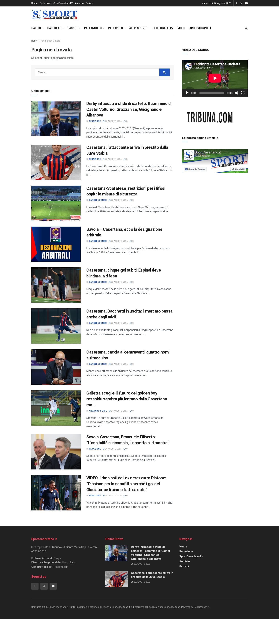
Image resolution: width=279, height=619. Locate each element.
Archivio (79, 3)
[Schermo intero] (243, 93)
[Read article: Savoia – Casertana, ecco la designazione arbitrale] (56, 244)
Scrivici (89, 3)
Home (34, 3)
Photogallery (162, 28)
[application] (215, 78)
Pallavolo (115, 28)
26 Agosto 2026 (112, 121)
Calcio (36, 28)
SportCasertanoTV (63, 3)
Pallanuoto (93, 28)
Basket (73, 28)
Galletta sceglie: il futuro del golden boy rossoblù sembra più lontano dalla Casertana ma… (126, 399)
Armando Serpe (98, 411)
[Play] (187, 93)
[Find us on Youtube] (246, 3)
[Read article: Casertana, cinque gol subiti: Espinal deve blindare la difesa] (56, 285)
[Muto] (237, 93)
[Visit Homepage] (54, 14)
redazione (95, 121)
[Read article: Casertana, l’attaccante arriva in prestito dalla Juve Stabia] (56, 162)
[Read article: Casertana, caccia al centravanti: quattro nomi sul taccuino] (56, 367)
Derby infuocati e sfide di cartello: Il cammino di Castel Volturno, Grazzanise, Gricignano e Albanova (128, 109)
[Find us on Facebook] (236, 3)
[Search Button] (246, 28)
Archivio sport (200, 28)
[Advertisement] (215, 201)
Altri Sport (137, 28)
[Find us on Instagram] (241, 3)
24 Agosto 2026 (119, 411)
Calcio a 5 (54, 28)
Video (181, 28)
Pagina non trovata (50, 40)
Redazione (45, 3)
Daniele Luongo (98, 200)
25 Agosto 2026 (119, 200)
